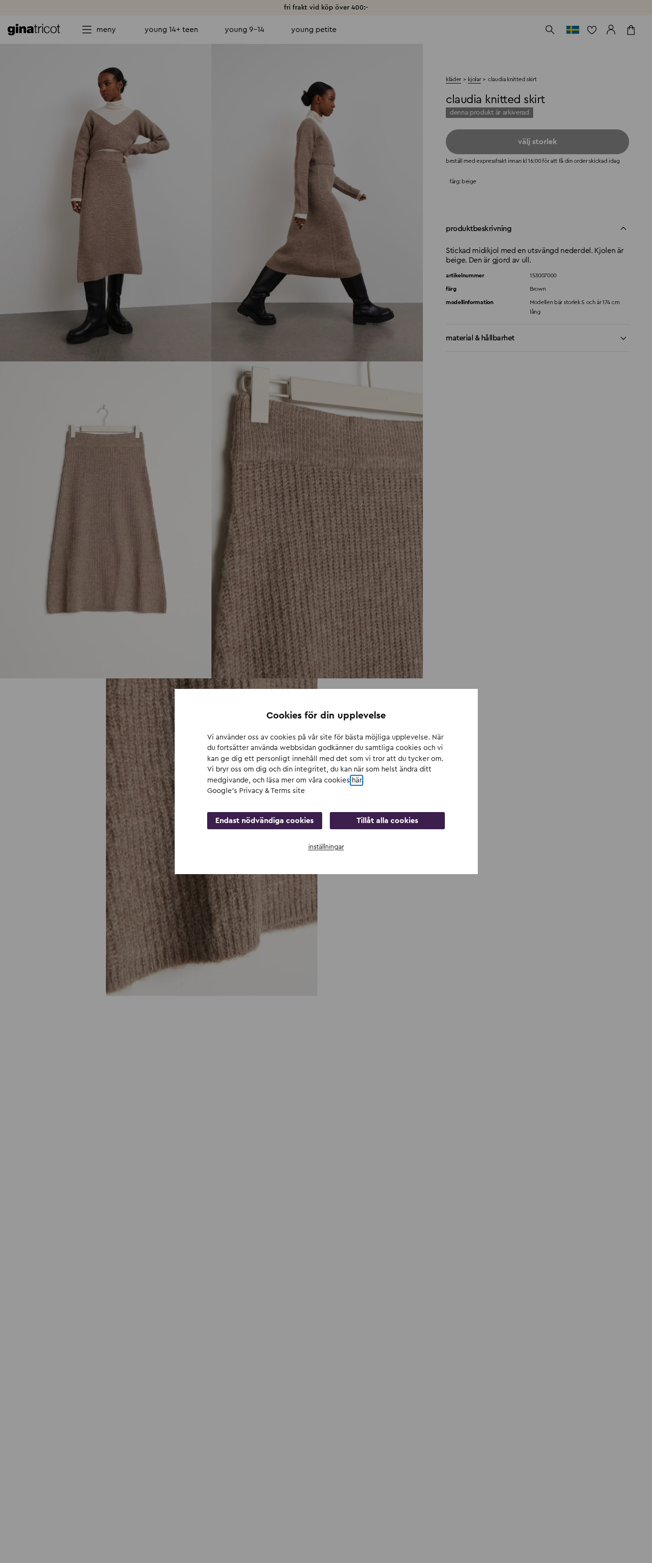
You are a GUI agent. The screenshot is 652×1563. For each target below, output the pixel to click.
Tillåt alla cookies (387, 820)
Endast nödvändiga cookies (264, 820)
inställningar (326, 847)
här (356, 780)
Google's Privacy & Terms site (256, 790)
